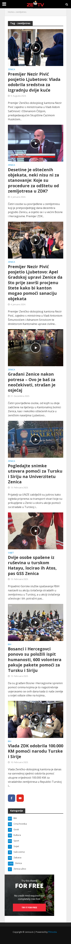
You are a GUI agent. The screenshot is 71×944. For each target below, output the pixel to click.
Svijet (11, 553)
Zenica (11, 69)
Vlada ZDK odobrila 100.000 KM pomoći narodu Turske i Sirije (35, 751)
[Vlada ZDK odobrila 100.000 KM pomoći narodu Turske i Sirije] (35, 719)
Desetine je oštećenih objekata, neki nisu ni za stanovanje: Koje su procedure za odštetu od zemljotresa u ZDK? (33, 180)
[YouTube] (20, 798)
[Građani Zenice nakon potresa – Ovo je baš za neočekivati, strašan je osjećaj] (35, 347)
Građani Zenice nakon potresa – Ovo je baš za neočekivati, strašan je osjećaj (31, 382)
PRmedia (52, 932)
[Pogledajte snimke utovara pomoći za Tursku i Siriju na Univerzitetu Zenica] (35, 439)
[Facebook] (11, 798)
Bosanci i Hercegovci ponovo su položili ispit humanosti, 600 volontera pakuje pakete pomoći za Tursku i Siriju (34, 659)
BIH (9, 644)
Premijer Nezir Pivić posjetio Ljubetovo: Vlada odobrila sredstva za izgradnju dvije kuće (34, 82)
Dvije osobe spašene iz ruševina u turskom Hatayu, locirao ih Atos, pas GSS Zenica (32, 565)
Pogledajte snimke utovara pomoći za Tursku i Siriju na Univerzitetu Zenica (35, 473)
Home (11, 12)
